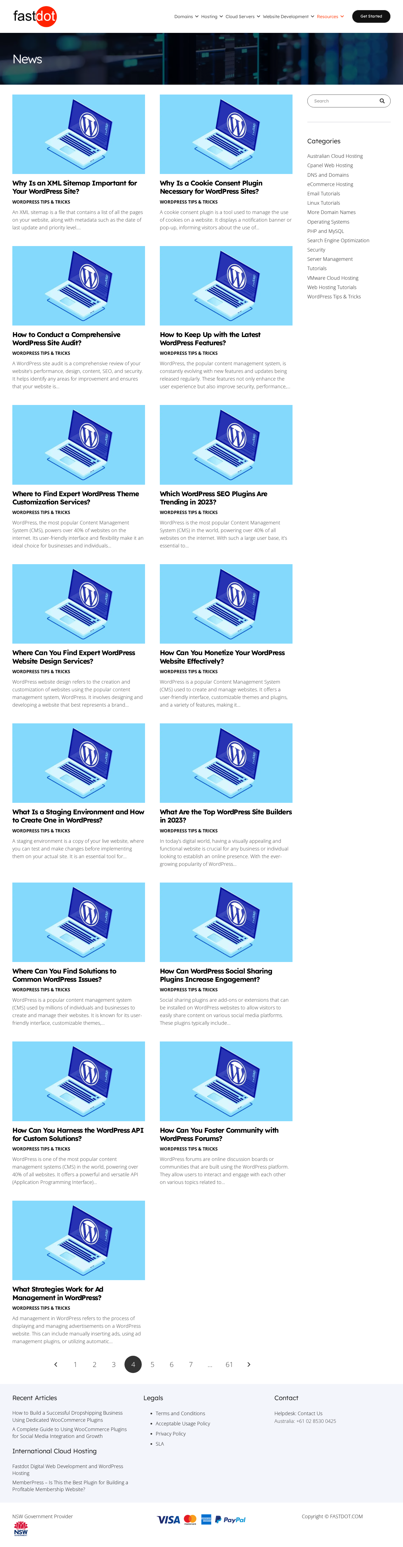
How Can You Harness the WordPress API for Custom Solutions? (77, 1134)
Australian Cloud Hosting (335, 156)
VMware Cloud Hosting (332, 278)
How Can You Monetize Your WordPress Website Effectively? (222, 656)
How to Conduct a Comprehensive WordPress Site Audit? (66, 338)
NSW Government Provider (42, 1516)
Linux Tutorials (323, 202)
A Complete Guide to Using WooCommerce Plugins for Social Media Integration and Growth (69, 1432)
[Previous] (56, 1364)
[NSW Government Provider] (70, 1528)
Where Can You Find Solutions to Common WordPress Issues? (64, 975)
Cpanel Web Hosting (330, 165)
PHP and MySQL (325, 231)
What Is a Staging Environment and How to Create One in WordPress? (78, 815)
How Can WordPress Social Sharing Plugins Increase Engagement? (216, 975)
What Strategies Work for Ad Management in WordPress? (57, 1293)
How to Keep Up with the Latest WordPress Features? (210, 338)
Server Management (330, 259)
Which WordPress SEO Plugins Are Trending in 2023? (213, 497)
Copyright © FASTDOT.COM (332, 1516)
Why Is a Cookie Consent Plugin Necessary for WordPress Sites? (211, 187)
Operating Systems (328, 221)
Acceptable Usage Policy (183, 1423)
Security (316, 249)
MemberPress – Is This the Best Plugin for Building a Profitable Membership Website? (70, 1485)
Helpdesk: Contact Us (298, 1413)
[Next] (248, 1364)
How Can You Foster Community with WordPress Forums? (219, 1134)
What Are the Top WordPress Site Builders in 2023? (226, 815)
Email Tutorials (323, 193)
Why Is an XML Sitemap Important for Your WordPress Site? (74, 187)
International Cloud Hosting (54, 1451)
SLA (160, 1443)
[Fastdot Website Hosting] (35, 16)
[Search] (384, 101)
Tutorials (317, 268)
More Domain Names (331, 212)
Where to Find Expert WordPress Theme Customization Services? (75, 497)
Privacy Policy (171, 1433)
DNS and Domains (328, 175)
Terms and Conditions (180, 1413)
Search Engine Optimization (338, 240)
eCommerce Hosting (330, 184)
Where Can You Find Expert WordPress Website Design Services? (73, 656)
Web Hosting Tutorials (331, 287)
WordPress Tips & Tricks (41, 202)
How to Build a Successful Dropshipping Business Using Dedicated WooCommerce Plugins (67, 1416)
